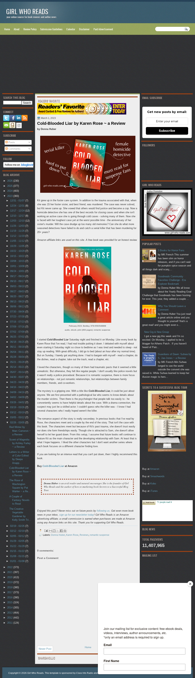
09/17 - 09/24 (17, 276)
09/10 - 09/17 (17, 281)
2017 (10, 592)
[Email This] (50, 531)
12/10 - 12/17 (17, 215)
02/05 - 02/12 (17, 536)
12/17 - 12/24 (17, 210)
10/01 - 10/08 (17, 266)
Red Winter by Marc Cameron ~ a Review (20, 431)
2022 (10, 567)
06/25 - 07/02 (17, 336)
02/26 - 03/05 (17, 422)
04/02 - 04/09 (17, 397)
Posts (11, 142)
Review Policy (29, 29)
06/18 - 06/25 (17, 341)
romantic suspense (99, 535)
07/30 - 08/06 (17, 311)
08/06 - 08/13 (17, 306)
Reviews (84, 535)
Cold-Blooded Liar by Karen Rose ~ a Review (20, 472)
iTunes (154, 491)
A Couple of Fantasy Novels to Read (19, 500)
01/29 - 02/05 (17, 541)
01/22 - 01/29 (17, 546)
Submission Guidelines (51, 29)
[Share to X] (58, 531)
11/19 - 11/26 (17, 230)
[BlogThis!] (54, 531)
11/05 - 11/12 (17, 240)
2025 (10, 185)
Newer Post (45, 648)
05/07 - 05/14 (17, 372)
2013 (10, 612)
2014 (10, 607)
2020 (10, 577)
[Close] (190, 584)
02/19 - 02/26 (17, 526)
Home (7, 29)
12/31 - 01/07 (17, 200)
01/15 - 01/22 (17, 551)
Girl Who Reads (27, 11)
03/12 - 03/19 (17, 412)
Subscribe (167, 131)
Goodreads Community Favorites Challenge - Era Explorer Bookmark (172, 280)
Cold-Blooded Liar (53, 466)
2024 (10, 190)
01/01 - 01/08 (17, 561)
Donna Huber (58, 535)
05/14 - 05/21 (17, 367)
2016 (10, 597)
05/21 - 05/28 (17, 362)
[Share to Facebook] (61, 531)
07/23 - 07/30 (17, 316)
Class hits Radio (84, 673)
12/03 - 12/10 (17, 220)
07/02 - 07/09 (17, 331)
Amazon (154, 468)
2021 (10, 572)
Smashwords (157, 476)
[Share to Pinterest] (65, 531)
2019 (10, 582)
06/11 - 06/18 (17, 346)
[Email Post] (46, 530)
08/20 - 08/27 (17, 296)
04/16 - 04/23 (17, 387)
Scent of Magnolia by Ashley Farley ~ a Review (20, 443)
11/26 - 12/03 (17, 225)
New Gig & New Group (156, 332)
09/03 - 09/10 (17, 286)
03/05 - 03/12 (17, 417)
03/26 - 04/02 (17, 402)
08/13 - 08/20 (17, 301)
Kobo (153, 483)
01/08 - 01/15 (17, 556)
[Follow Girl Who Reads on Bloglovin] (19, 166)
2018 (10, 587)
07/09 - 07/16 (17, 326)
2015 (10, 602)
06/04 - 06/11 (17, 352)
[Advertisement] (97, 64)
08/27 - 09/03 (17, 291)
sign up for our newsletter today (76, 514)
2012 (10, 617)
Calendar (70, 29)
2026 (10, 180)
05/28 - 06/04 (17, 356)
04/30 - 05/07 (17, 377)
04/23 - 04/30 (17, 382)
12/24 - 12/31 (17, 205)
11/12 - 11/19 (17, 235)
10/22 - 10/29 (17, 251)
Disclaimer (84, 29)
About (17, 29)
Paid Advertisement (103, 29)
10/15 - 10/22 (17, 256)
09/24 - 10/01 (17, 271)
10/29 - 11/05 (17, 246)
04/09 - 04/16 (17, 392)
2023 (10, 196)
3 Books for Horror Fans (171, 250)
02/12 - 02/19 (17, 530)
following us (103, 510)
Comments (14, 148)
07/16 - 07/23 (17, 321)
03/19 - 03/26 (17, 407)
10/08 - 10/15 (17, 261)
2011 (10, 622)
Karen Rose (72, 535)
